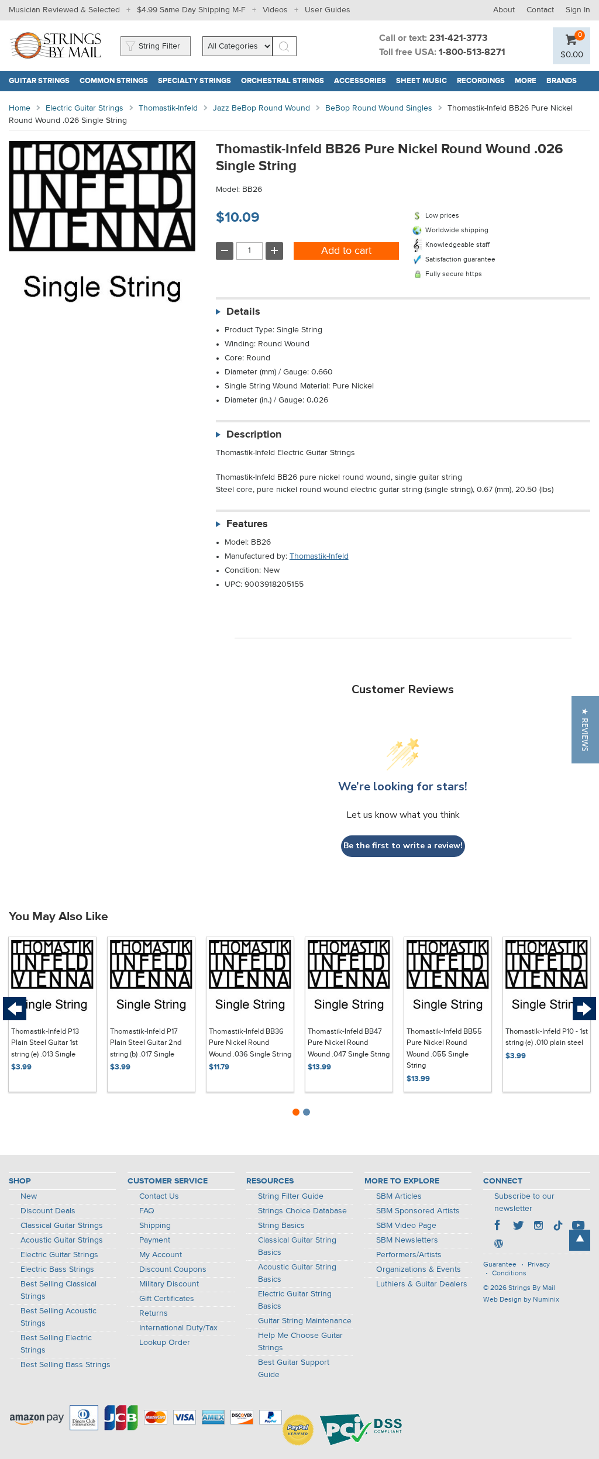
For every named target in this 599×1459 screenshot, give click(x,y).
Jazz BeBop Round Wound (261, 108)
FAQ (146, 1211)
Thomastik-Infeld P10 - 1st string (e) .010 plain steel (546, 1037)
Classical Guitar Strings (61, 1225)
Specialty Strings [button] (197, 81)
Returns (153, 1313)
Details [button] (243, 312)
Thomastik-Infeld (168, 108)
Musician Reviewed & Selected (64, 10)
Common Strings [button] (116, 81)
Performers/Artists (409, 1255)
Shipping (155, 1225)
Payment (154, 1240)
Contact (540, 10)
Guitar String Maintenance (305, 1321)
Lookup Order (164, 1342)
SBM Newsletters (407, 1240)
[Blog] (498, 1244)
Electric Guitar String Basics (295, 1300)
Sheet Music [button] (424, 81)
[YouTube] (578, 1226)
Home (19, 108)
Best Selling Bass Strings (65, 1365)
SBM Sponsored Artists (418, 1211)
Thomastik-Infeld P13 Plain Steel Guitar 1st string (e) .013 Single (45, 1043)
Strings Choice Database (302, 1211)
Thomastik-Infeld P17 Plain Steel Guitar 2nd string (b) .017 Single (145, 1043)
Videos (275, 10)
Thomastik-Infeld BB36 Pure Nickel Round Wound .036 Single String (250, 1043)
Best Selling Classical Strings (58, 1290)
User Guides (327, 10)
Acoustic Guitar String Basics (297, 1273)
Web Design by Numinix (521, 1299)
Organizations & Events (418, 1269)
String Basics (281, 1225)
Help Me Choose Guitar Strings (300, 1341)
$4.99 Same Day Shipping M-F (191, 10)
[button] (571, 54)
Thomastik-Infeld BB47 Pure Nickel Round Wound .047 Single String (349, 1043)
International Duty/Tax (178, 1328)
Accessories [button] (362, 81)
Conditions (509, 1273)
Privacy (539, 1264)
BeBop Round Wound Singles (378, 108)
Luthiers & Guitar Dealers (421, 1284)
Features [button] (247, 524)
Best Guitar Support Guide (293, 1368)
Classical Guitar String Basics (297, 1246)
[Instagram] (538, 1226)
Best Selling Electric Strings (56, 1344)
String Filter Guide (290, 1196)
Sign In (578, 10)
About (504, 10)
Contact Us (159, 1196)
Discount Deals (47, 1211)
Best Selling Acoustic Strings (58, 1317)
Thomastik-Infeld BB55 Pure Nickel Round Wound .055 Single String (444, 1049)
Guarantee (500, 1264)
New (28, 1196)
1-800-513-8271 (472, 52)
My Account (160, 1255)
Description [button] (253, 434)
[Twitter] (518, 1226)
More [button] (528, 81)
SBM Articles (399, 1196)
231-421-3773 (458, 38)
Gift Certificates (166, 1299)
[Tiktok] (558, 1226)
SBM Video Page (406, 1225)
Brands (561, 81)
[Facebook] (498, 1226)
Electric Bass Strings (57, 1269)
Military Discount (169, 1284)
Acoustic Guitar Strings (61, 1240)
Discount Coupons (172, 1269)
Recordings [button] (483, 81)
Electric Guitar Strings (84, 108)
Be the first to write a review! (403, 845)
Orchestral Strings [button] (285, 81)
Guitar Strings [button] (42, 81)
